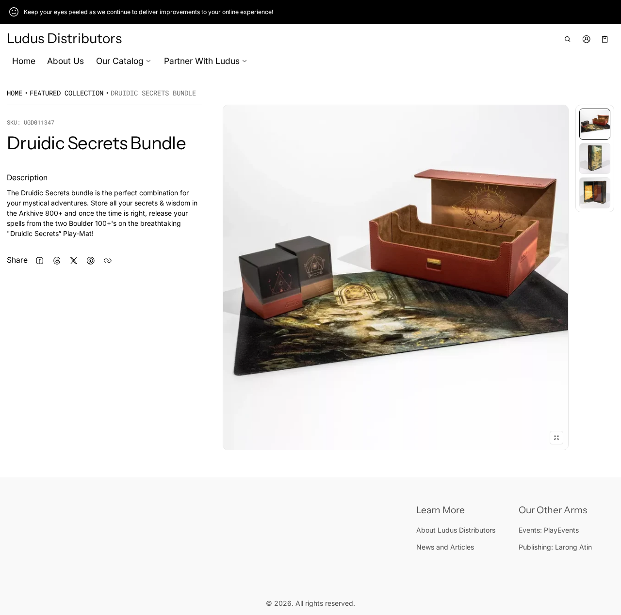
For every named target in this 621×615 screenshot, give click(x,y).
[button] (567, 39)
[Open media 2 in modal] (395, 277)
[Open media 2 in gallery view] (595, 158)
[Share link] (107, 260)
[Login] (586, 39)
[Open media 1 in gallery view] (595, 124)
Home (23, 61)
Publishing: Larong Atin (555, 547)
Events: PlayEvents (549, 530)
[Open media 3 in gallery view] (595, 193)
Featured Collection (66, 92)
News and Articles (445, 547)
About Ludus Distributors (455, 530)
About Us (65, 61)
